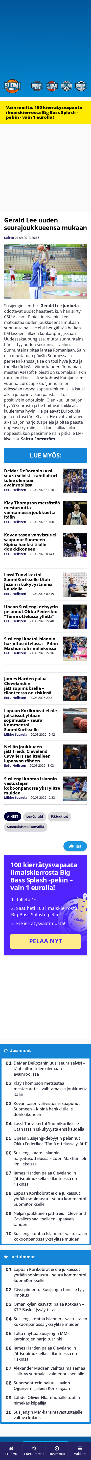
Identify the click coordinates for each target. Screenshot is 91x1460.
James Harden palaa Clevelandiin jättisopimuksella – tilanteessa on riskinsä (27, 686)
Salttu (9, 237)
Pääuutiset (59, 816)
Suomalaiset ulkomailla (25, 826)
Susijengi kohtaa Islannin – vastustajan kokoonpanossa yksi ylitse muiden (32, 786)
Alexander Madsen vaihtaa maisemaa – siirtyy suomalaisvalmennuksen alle (49, 1371)
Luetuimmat (22, 1256)
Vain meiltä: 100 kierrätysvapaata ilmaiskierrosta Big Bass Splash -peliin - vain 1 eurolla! (44, 112)
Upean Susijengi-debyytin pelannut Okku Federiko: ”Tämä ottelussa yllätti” (31, 611)
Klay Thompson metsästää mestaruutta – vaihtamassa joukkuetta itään (32, 510)
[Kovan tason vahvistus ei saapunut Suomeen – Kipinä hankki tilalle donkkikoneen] (75, 545)
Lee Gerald (34, 816)
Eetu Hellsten (15, 490)
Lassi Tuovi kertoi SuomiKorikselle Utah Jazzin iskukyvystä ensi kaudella (28, 582)
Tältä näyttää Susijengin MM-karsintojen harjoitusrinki (41, 1336)
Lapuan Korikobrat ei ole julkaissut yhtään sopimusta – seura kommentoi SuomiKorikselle (30, 720)
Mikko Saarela (15, 734)
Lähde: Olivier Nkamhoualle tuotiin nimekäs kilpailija (47, 1400)
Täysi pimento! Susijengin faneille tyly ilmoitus (49, 1292)
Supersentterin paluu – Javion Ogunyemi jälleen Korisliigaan (42, 1385)
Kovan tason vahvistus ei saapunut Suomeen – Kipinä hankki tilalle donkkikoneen (30, 542)
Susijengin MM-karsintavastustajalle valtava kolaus (48, 1414)
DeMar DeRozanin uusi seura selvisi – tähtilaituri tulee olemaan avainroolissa (30, 478)
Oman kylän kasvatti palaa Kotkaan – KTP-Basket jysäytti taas (49, 1306)
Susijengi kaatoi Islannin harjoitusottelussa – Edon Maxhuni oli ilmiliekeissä (31, 643)
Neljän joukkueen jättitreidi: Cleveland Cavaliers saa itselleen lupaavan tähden (27, 754)
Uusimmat (20, 1050)
